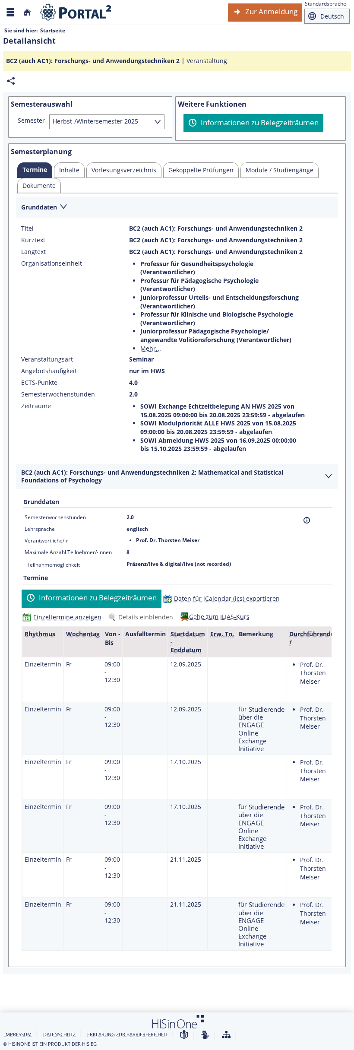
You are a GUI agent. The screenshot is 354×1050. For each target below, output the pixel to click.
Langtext (33, 252)
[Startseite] (27, 12)
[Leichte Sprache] (184, 1035)
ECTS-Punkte (39, 383)
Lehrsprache (40, 529)
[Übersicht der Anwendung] (226, 1035)
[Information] (306, 520)
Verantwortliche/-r (46, 540)
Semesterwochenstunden (58, 394)
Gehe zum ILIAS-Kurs (219, 616)
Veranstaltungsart (47, 359)
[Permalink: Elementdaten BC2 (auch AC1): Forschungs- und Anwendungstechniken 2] (10, 81)
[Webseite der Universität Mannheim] (76, 12)
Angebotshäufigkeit (49, 371)
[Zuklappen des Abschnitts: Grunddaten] (177, 207)
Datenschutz (59, 1034)
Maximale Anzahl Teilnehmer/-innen (68, 552)
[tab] (34, 170)
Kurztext (33, 240)
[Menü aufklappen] (10, 12)
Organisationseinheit (51, 263)
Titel (27, 228)
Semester (31, 120)
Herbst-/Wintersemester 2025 (95, 121)
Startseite (52, 30)
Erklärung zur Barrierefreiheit (127, 1034)
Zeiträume (36, 406)
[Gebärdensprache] (205, 1035)
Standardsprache (325, 3)
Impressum (18, 1034)
